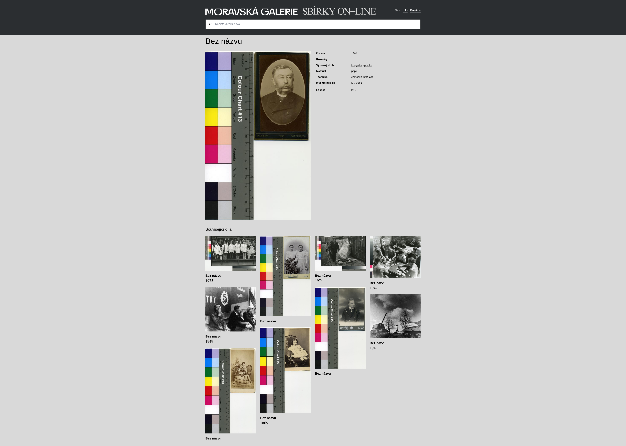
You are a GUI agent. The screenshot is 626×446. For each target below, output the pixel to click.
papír (354, 71)
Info (405, 10)
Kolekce (415, 10)
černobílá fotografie (362, 77)
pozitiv (368, 65)
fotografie (356, 65)
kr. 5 (353, 90)
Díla (397, 10)
